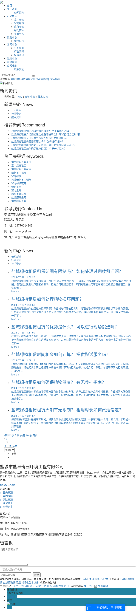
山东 (49, 586)
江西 (43, 586)
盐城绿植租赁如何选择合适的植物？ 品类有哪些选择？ (41, 130)
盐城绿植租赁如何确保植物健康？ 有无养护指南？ (39, 148)
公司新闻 (19, 48)
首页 (9, 5)
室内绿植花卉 (18, 183)
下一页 (8, 446)
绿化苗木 (19, 30)
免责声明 (103, 586)
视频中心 (12, 58)
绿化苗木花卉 (18, 172)
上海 (21, 586)
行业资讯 (19, 51)
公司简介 (19, 12)
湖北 (60, 586)
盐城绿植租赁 (18, 79)
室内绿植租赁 (18, 165)
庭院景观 (19, 26)
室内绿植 (19, 23)
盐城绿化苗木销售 (50, 79)
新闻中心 (12, 44)
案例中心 (12, 37)
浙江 (32, 586)
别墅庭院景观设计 (21, 162)
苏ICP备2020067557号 (95, 579)
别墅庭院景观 (18, 201)
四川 (66, 586)
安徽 (38, 586)
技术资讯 (19, 55)
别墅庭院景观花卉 (21, 169)
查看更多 (19, 33)
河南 (55, 586)
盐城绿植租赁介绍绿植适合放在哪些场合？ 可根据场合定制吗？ (46, 134)
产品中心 (12, 16)
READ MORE (7, 485)
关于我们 (12, 9)
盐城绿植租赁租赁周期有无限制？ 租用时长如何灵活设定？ (43, 145)
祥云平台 (89, 586)
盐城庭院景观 (33, 79)
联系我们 (12, 65)
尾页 (14, 446)
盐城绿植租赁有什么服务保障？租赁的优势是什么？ (39, 138)
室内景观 (19, 19)
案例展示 (19, 41)
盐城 (26, 586)
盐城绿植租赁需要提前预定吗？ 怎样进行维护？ (37, 141)
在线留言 (12, 62)
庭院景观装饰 (18, 194)
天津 (15, 586)
